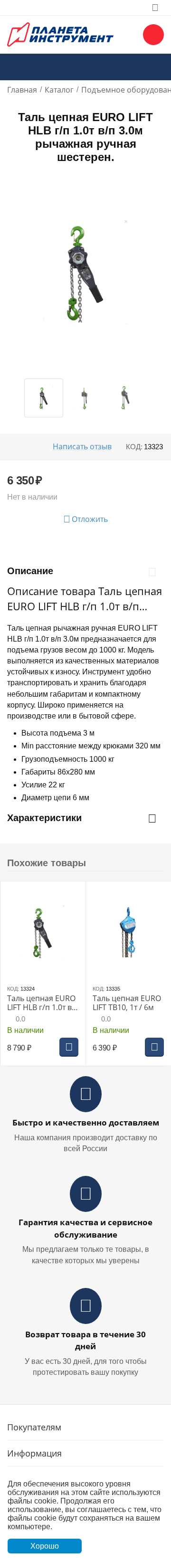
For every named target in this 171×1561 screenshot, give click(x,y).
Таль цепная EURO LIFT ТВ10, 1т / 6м (127, 1003)
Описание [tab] (30, 571)
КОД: (134, 447)
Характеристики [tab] (44, 818)
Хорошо (44, 1546)
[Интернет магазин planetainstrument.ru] (60, 33)
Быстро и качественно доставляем (85, 1122)
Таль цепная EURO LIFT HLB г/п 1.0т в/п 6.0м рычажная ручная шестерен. (41, 1003)
